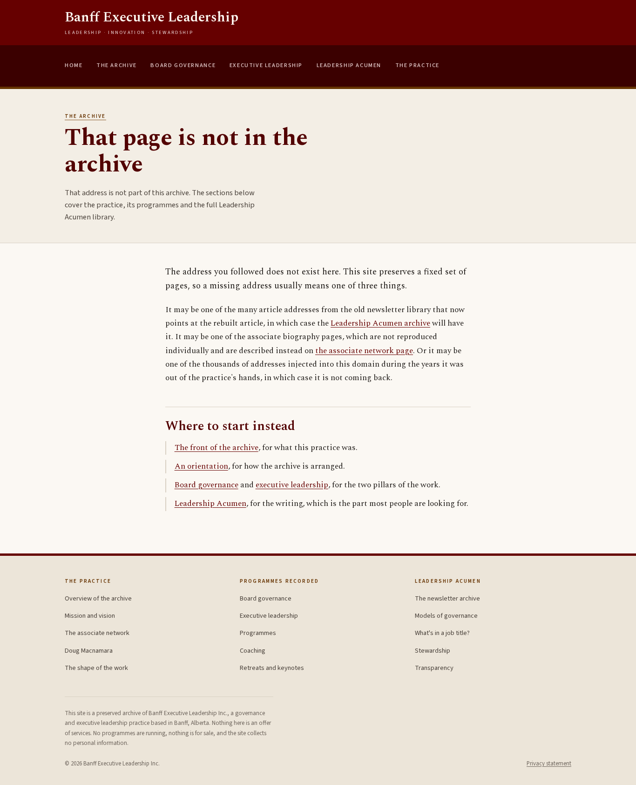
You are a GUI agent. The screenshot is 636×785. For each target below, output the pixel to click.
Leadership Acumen (349, 65)
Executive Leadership (266, 65)
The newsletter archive (447, 598)
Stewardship (432, 650)
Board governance (206, 485)
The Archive (116, 65)
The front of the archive (216, 448)
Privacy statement (549, 763)
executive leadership (292, 485)
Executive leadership (269, 616)
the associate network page (364, 351)
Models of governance (446, 616)
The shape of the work (96, 668)
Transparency (434, 668)
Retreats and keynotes (272, 668)
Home (73, 65)
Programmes (258, 633)
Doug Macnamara (89, 650)
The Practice (417, 65)
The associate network (97, 633)
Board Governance (183, 65)
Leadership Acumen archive (380, 323)
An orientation (201, 466)
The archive (85, 116)
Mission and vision (90, 616)
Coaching (252, 650)
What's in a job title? (442, 633)
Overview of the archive (98, 598)
